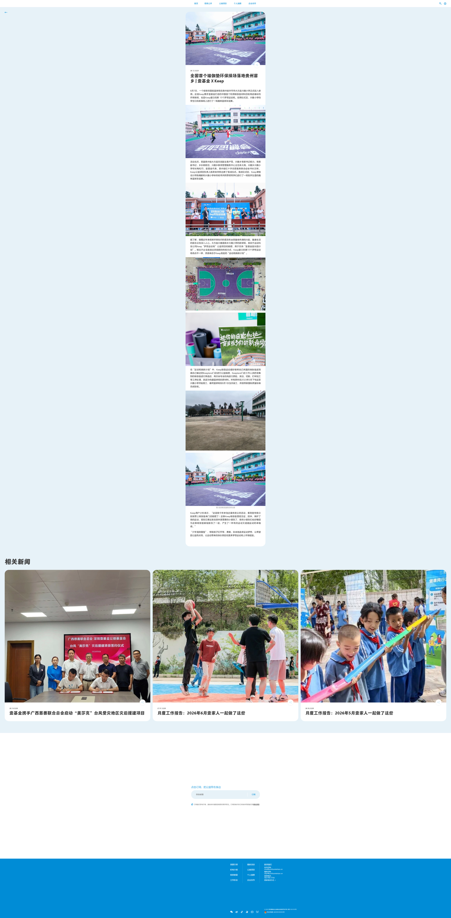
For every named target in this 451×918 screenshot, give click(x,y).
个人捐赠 (237, 3)
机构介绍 (234, 870)
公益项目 (223, 3)
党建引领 (234, 865)
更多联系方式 (269, 880)
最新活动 (251, 865)
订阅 (253, 794)
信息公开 (208, 3)
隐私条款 (256, 804)
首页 (196, 3)
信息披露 (234, 875)
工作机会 (234, 880)
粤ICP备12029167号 (290, 909)
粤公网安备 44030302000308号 (275, 912)
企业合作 (252, 3)
